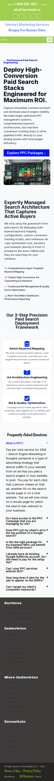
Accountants (15, 643)
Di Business (26, 776)
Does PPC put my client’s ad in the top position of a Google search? (26, 533)
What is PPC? (14, 443)
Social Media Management (23, 618)
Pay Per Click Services (21, 609)
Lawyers (13, 692)
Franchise (14, 667)
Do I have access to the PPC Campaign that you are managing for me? (24, 521)
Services (13, 727)
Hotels (12, 688)
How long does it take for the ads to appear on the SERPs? (25, 579)
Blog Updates (16, 737)
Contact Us (15, 746)
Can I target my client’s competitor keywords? (21, 588)
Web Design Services (20, 613)
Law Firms (14, 634)
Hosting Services (18, 755)
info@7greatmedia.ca (27, 9)
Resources (14, 741)
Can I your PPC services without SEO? (21, 570)
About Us (13, 732)
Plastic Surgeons (18, 697)
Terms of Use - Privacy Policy (22, 771)
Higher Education (18, 653)
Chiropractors (16, 658)
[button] (27, 443)
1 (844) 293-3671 (26, 4)
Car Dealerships (17, 662)
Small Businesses (18, 711)
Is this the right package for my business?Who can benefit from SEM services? (25, 544)
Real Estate (15, 702)
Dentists (13, 683)
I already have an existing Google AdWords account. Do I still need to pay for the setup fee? (26, 558)
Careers (13, 751)
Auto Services (16, 648)
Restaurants (15, 706)
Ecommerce (15, 639)
